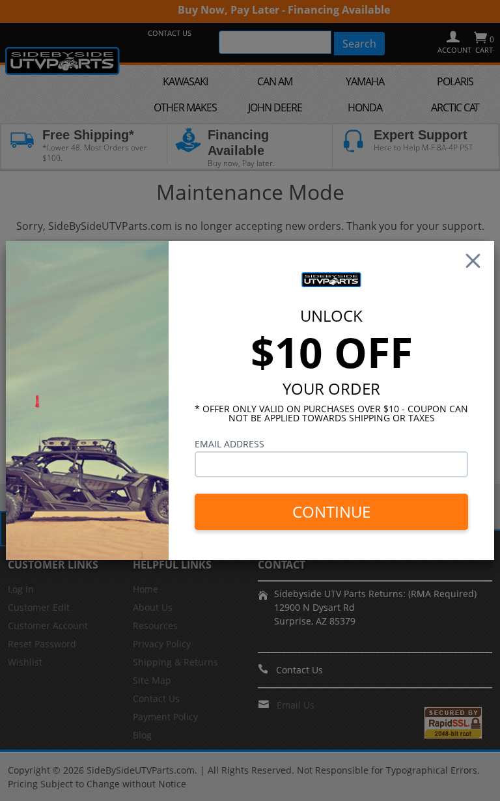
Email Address (229, 444)
